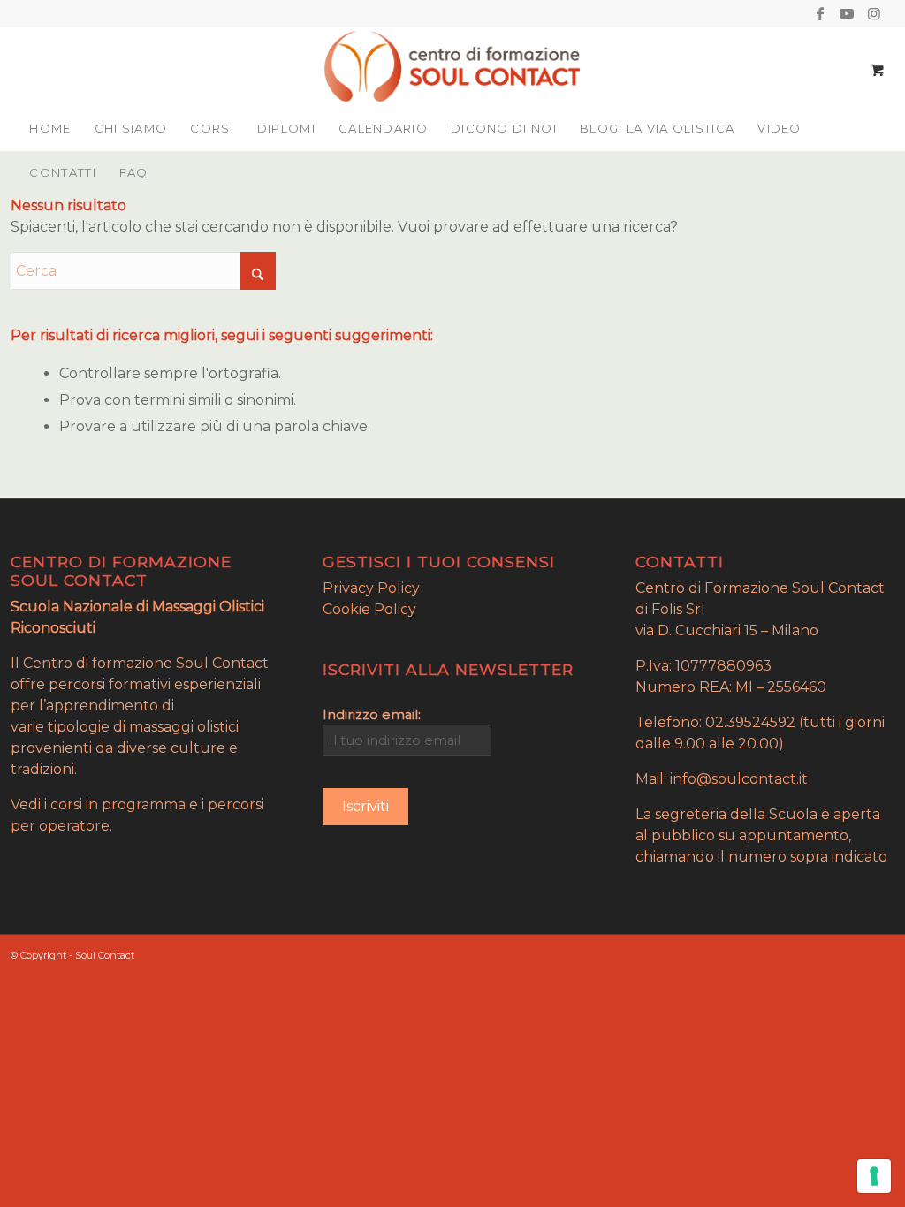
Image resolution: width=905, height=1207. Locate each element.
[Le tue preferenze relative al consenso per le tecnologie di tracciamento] (874, 1176)
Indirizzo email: (372, 715)
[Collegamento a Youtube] (847, 13)
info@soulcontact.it (739, 779)
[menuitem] (50, 128)
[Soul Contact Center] (452, 66)
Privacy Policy (371, 588)
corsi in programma (118, 804)
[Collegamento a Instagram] (874, 13)
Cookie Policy (369, 609)
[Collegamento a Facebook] (820, 13)
